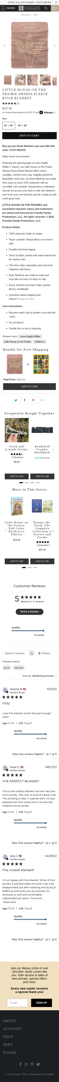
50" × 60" (8, 125)
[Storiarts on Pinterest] (32, 1065)
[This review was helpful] (47, 754)
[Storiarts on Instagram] (26, 1065)
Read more (9, 902)
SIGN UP (41, 1002)
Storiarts (17, 1074)
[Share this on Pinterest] (33, 400)
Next (36, 15)
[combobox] (40, 675)
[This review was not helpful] (53, 754)
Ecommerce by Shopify (42, 1074)
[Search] (46, 8)
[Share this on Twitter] (16, 400)
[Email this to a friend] (42, 400)
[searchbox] (15, 653)
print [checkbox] (7, 667)
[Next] (54, 46)
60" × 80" (22, 125)
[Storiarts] (29, 8)
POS (24, 1074)
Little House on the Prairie (17, 341)
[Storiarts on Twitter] (38, 1065)
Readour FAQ (26, 298)
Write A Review (29, 611)
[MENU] (2, 8)
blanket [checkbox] (18, 667)
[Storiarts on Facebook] (20, 1065)
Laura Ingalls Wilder (30, 336)
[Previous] (4, 46)
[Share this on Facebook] (24, 400)
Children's (40, 341)
